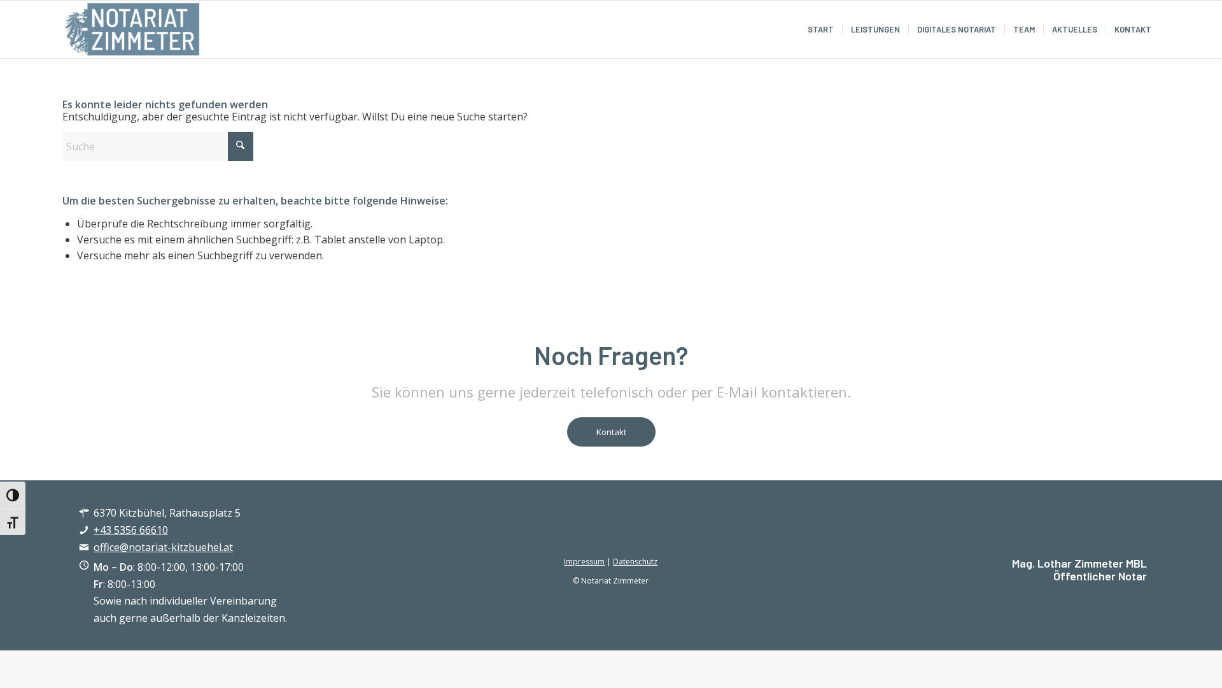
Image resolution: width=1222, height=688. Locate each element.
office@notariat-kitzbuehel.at (163, 547)
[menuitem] (820, 29)
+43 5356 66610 (131, 530)
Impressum (584, 561)
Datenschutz (635, 561)
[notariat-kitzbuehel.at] (132, 29)
